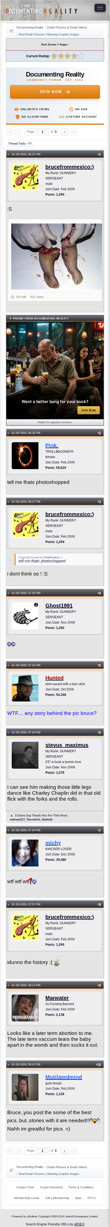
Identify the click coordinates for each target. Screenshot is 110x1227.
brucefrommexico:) (69, 167)
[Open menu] (100, 8)
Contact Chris (25, 1187)
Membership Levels (27, 1198)
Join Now (51, 92)
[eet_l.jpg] (58, 256)
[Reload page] (11, 31)
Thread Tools (18, 143)
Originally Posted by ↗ (41, 557)
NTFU (92, 1198)
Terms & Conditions (81, 1187)
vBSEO (79, 1224)
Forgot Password (51, 1187)
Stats (78, 1198)
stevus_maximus (66, 745)
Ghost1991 (59, 606)
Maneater (57, 998)
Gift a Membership (57, 1198)
